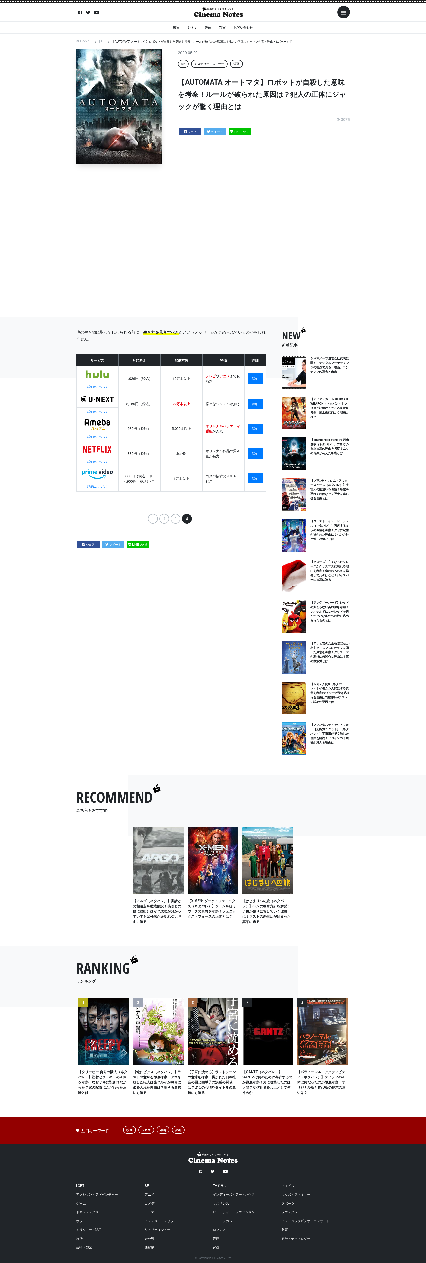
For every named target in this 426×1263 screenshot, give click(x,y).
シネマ (192, 27)
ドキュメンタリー (89, 1211)
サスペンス (221, 1203)
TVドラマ (220, 1185)
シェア (192, 132)
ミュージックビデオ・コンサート (306, 1220)
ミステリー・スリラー (209, 63)
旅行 (79, 1238)
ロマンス (219, 1229)
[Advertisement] (213, 240)
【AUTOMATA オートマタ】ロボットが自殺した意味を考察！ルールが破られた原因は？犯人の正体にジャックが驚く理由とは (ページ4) (202, 41)
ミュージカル (222, 1220)
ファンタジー (291, 1211)
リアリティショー (157, 1229)
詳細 (255, 378)
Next (342, 1052)
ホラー (81, 1220)
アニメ (149, 1194)
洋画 (208, 27)
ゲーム (81, 1203)
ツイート (217, 132)
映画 (176, 27)
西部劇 (149, 1247)
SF (100, 41)
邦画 (222, 27)
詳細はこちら (96, 386)
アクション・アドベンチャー (97, 1194)
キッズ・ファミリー (296, 1194)
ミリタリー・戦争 (89, 1229)
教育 (285, 1229)
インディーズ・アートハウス (234, 1194)
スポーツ (288, 1203)
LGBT (80, 1185)
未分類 (149, 1238)
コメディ (151, 1203)
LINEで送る (241, 132)
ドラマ (149, 1211)
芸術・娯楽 (84, 1247)
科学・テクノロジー (296, 1238)
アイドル (288, 1185)
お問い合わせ (243, 27)
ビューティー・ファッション (234, 1211)
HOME (84, 41)
